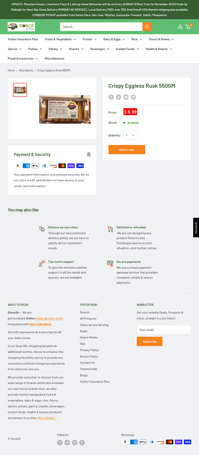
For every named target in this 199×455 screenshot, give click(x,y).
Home (11, 70)
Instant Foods (125, 49)
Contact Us (87, 362)
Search (84, 312)
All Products (88, 318)
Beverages (97, 49)
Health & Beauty (157, 49)
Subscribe (150, 341)
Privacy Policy (89, 350)
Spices (12, 49)
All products (26, 70)
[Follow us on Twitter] (67, 442)
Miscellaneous (54, 58)
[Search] (147, 26)
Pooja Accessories (21, 58)
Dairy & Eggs (111, 39)
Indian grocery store (49, 318)
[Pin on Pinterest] (118, 97)
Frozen (87, 39)
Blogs (84, 375)
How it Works (89, 337)
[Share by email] (133, 97)
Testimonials (88, 369)
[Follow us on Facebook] (60, 442)
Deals (83, 331)
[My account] (180, 27)
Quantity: (114, 135)
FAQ (82, 343)
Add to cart (126, 149)
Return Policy (89, 356)
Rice (135, 39)
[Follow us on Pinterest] (82, 442)
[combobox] (101, 26)
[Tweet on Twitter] (126, 97)
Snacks (74, 49)
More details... (47, 418)
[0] (188, 26)
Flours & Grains (159, 39)
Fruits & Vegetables (58, 39)
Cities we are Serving (94, 325)
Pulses (33, 49)
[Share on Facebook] (111, 97)
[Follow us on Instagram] (74, 442)
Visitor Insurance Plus (23, 39)
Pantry (53, 49)
